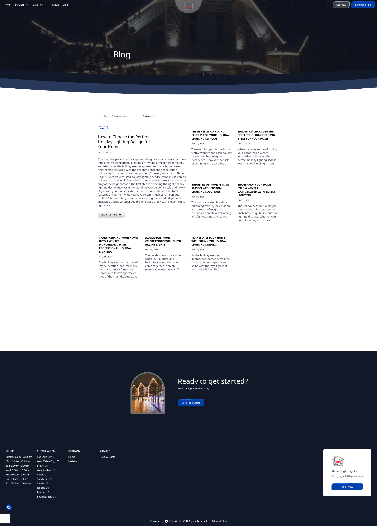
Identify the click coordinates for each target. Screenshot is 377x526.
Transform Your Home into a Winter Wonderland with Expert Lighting (256, 190)
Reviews (72, 461)
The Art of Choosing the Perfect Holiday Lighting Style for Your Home (256, 135)
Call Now (341, 4)
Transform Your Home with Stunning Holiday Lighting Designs (208, 241)
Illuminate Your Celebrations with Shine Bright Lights (163, 241)
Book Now (347, 486)
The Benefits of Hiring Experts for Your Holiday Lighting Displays (210, 135)
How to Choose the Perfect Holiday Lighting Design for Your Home (124, 141)
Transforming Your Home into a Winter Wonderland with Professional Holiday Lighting (118, 244)
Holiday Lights (107, 456)
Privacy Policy (219, 521)
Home (71, 456)
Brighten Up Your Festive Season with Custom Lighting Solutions (210, 188)
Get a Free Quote (190, 402)
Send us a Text (363, 4)
